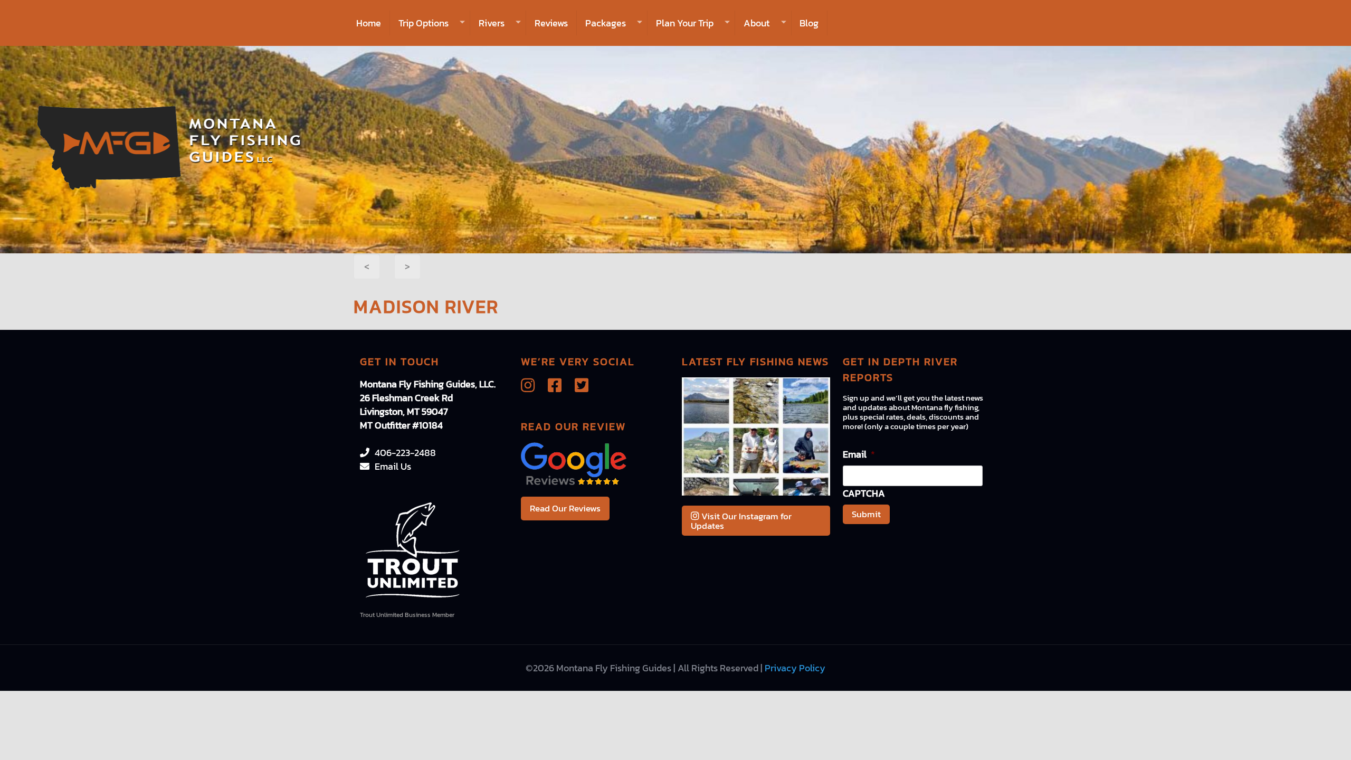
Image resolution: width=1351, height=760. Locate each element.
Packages (605, 23)
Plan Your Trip (684, 23)
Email (859, 454)
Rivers (492, 23)
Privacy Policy (795, 668)
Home (368, 23)
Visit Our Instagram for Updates (741, 521)
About (756, 23)
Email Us (393, 466)
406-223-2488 (405, 452)
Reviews (551, 23)
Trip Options (423, 23)
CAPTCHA (864, 493)
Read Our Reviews (565, 508)
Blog (809, 23)
